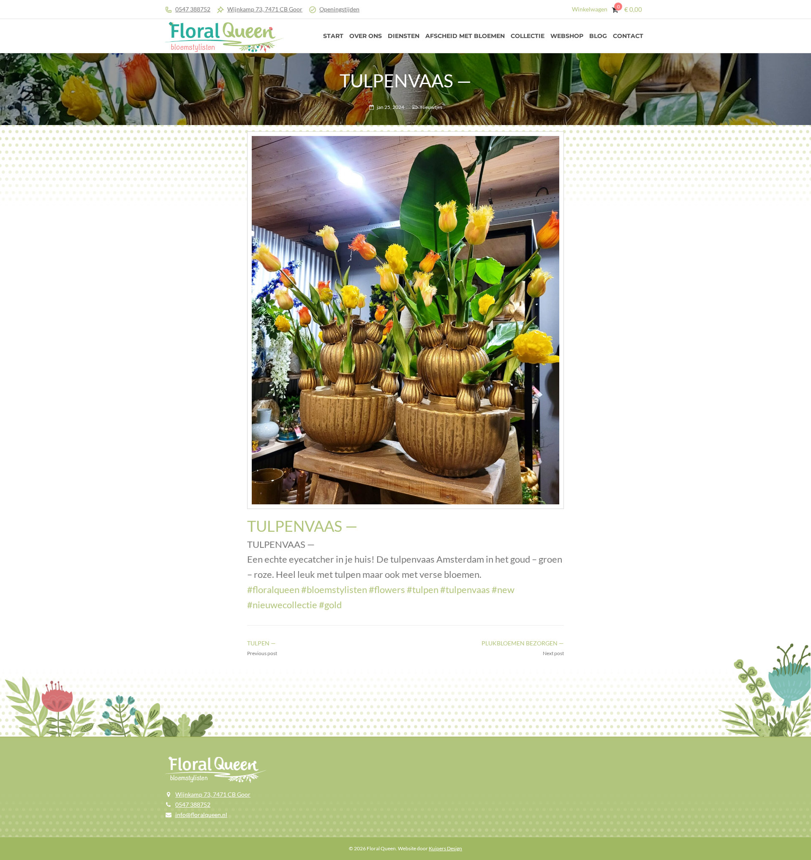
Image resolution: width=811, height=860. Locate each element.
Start (333, 36)
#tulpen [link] (422, 589)
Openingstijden (339, 9)
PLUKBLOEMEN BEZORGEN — (523, 643)
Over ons (365, 36)
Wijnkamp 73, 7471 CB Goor (264, 9)
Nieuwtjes (431, 107)
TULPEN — (261, 643)
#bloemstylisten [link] (334, 589)
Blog (598, 36)
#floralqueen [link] (273, 589)
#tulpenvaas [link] (465, 589)
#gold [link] (330, 604)
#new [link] (503, 589)
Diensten (403, 36)
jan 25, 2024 (390, 107)
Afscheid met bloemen (465, 36)
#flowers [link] (387, 589)
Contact (628, 36)
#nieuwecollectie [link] (282, 604)
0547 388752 (192, 9)
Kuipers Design (445, 848)
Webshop (566, 36)
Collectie (527, 36)
